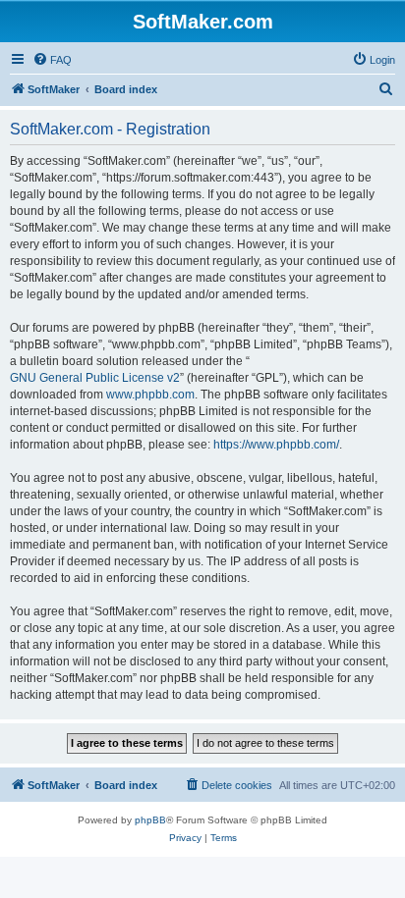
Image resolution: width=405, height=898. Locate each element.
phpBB (150, 820)
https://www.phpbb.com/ (276, 444)
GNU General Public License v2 (95, 378)
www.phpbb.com (150, 394)
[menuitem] (52, 60)
